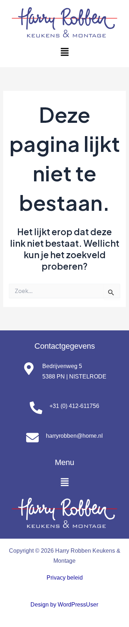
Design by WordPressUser (64, 604)
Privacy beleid (65, 577)
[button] (64, 52)
